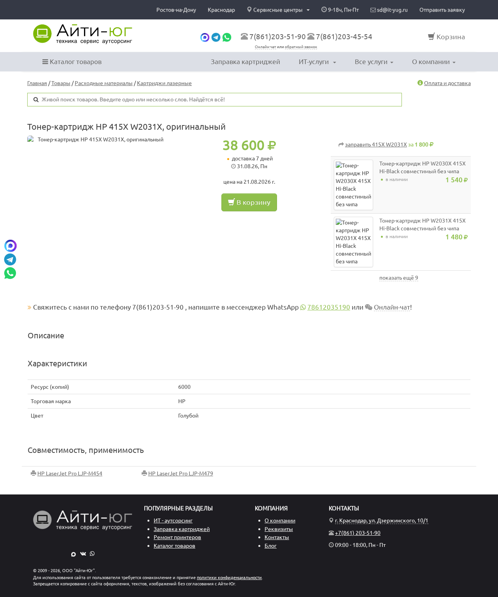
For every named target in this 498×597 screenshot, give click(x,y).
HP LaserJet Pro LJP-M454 (69, 473)
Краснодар (221, 10)
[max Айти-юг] (205, 36)
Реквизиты (279, 529)
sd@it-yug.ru (392, 10)
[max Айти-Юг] (73, 553)
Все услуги (371, 61)
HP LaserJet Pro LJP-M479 (180, 473)
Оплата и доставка (447, 83)
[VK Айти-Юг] (83, 553)
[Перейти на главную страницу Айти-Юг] (82, 34)
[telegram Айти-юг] (216, 36)
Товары (60, 83)
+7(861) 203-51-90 (358, 533)
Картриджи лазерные (164, 83)
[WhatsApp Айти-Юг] (92, 553)
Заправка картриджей (245, 61)
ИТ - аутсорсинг (173, 520)
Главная (37, 83)
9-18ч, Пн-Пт (343, 10)
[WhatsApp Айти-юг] (226, 36)
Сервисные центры (278, 10)
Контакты (277, 537)
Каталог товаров (75, 61)
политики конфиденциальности (229, 577)
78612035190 (328, 307)
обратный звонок (301, 47)
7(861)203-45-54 (344, 36)
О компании (431, 61)
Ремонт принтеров (177, 537)
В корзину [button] (252, 202)
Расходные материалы (104, 83)
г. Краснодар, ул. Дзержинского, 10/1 (381, 520)
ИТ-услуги (314, 61)
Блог (271, 546)
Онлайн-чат (265, 47)
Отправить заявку (442, 10)
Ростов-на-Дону (176, 10)
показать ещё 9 (398, 278)
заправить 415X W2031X (376, 144)
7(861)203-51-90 (277, 36)
